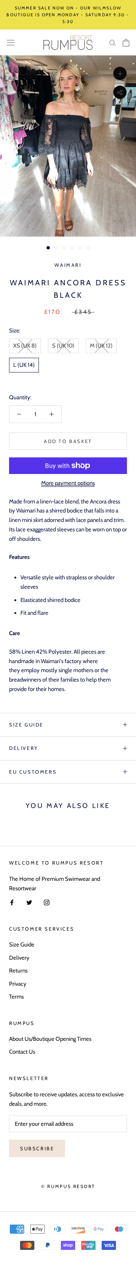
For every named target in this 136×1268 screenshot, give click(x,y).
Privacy (17, 983)
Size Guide (26, 725)
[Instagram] (46, 902)
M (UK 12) (101, 345)
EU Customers (33, 772)
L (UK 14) (24, 365)
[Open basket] (126, 42)
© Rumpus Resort (68, 1186)
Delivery (23, 748)
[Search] (112, 42)
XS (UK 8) (25, 345)
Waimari (67, 265)
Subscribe (37, 1148)
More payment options (68, 483)
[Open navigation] (10, 42)
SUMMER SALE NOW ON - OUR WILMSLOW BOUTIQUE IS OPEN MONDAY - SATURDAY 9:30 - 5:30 (67, 14)
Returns (18, 970)
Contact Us (22, 1051)
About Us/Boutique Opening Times (50, 1039)
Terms (16, 996)
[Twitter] (29, 902)
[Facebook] (12, 902)
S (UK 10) (63, 345)
